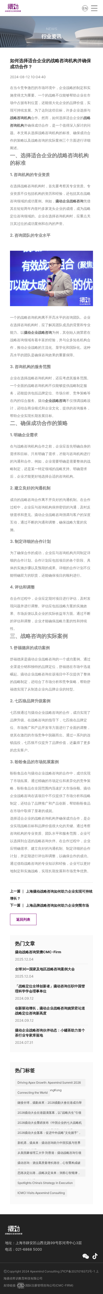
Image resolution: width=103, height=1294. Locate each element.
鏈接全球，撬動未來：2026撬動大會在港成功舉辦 (50, 1106)
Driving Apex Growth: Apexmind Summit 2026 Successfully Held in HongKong (49, 1086)
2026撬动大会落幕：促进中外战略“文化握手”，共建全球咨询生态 (49, 1136)
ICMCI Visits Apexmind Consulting (41, 1193)
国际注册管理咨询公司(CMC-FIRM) (48, 1285)
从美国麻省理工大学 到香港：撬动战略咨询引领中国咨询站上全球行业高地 (49, 1156)
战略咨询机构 (20, 118)
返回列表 (23, 919)
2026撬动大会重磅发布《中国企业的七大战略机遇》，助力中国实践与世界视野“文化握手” (50, 1126)
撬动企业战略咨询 (70, 201)
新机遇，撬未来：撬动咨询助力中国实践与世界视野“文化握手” (49, 1146)
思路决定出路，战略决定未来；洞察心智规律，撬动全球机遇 (49, 1176)
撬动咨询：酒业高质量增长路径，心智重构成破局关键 (49, 1166)
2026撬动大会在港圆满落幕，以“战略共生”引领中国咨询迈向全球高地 (49, 1116)
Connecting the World (33, 1092)
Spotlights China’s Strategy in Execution (45, 1183)
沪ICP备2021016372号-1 (77, 1271)
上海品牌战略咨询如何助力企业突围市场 (57, 905)
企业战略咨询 (55, 400)
